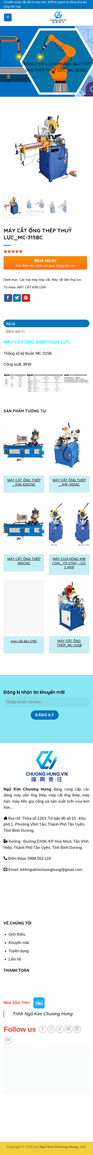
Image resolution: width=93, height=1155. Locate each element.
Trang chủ (33, 64)
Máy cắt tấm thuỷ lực (67, 279)
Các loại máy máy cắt (35, 279)
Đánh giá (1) (15, 331)
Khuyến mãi (19, 943)
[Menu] (8, 17)
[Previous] (11, 148)
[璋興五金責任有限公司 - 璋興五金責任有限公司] (58, 17)
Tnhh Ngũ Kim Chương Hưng (43, 1013)
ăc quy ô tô (30, 1101)
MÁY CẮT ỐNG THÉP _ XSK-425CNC (24, 482)
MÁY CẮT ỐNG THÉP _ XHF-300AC (69, 482)
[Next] (82, 148)
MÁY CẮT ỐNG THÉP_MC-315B (69, 643)
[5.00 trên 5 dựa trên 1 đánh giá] (46, 251)
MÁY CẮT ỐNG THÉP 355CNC (24, 561)
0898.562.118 (39, 858)
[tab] (46, 323)
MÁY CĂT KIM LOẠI (31, 287)
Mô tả (10, 323)
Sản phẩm (59, 64)
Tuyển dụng (19, 951)
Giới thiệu (17, 934)
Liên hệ (15, 959)
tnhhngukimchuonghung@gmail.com (51, 870)
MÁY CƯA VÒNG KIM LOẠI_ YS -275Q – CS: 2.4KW (69, 563)
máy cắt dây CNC (24, 641)
